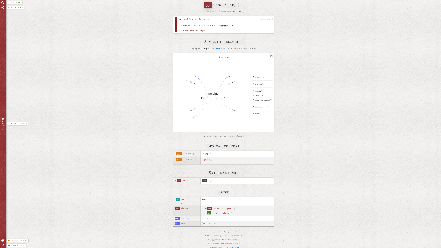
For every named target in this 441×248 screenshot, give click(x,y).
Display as (195, 48)
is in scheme (186, 218)
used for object (262, 100)
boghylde (207, 159)
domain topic (261, 107)
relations (225, 57)
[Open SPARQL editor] (3, 8)
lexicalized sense (188, 160)
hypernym (259, 77)
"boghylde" (207, 153)
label (183, 223)
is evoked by (188, 153)
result (258, 91)
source (185, 180)
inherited (185, 208)
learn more (220, 48)
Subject (184, 199)
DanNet (205, 218)
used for (259, 95)
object (203, 30)
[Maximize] (271, 56)
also (257, 113)
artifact (185, 30)
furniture (194, 30)
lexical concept (266, 19)
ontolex (179, 154)
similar (258, 84)
